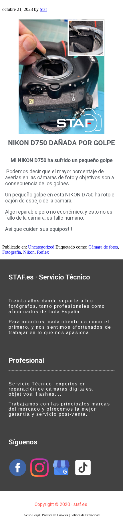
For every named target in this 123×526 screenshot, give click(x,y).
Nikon (29, 252)
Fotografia (11, 252)
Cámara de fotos (103, 247)
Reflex (43, 252)
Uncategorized (41, 247)
